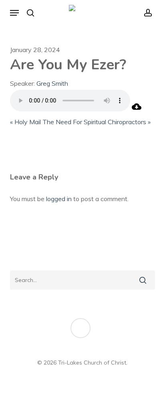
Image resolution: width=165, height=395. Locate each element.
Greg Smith (52, 83)
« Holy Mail (25, 122)
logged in (59, 199)
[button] (14, 13)
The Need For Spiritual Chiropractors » (96, 122)
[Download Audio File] (136, 109)
